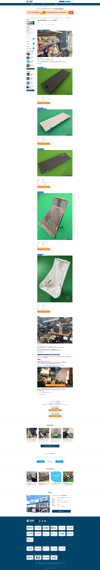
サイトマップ (59, 563)
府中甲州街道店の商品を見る (55, 410)
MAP (56, 17)
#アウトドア (38, 24)
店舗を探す (32, 4)
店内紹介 (44, 17)
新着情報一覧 (50, 461)
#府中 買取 (52, 24)
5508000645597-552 (45, 101)
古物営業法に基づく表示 (44, 562)
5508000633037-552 (45, 309)
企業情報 (62, 1)
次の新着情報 (59, 461)
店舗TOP (32, 17)
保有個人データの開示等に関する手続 (58, 562)
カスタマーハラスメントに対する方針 (49, 563)
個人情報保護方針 (39, 562)
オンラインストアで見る (44, 143)
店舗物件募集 (40, 563)
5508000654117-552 (45, 247)
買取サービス (44, 4)
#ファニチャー (42, 24)
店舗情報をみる (61, 511)
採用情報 (64, 562)
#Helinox (49, 24)
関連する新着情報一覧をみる (50, 446)
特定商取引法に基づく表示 (51, 562)
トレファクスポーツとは (67, 4)
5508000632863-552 (45, 185)
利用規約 (43, 563)
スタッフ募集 (68, 1)
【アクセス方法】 (62, 365)
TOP (27, 6)
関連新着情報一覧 (30, 90)
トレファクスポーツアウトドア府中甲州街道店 (37, 6)
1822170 (43, 181)
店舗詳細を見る (29, 34)
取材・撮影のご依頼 (56, 563)
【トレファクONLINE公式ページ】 (42, 394)
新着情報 (55, 4)
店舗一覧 (30, 6)
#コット (46, 24)
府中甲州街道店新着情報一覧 (30, 69)
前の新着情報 (41, 461)
